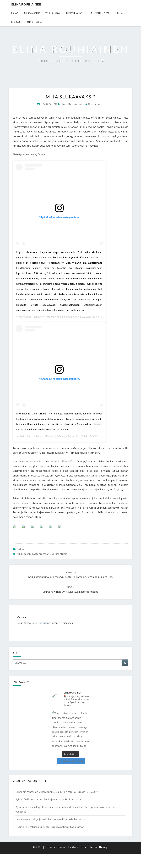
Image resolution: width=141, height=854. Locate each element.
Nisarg (103, 847)
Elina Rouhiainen (26, 4)
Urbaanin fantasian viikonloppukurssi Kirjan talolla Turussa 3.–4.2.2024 (56, 792)
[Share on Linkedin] (53, 529)
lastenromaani (41, 554)
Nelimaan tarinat (74, 12)
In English (16, 21)
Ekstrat (119, 12)
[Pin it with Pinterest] (44, 529)
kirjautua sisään (41, 623)
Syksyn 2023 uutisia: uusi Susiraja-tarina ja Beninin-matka (48, 799)
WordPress (79, 847)
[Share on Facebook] (17, 529)
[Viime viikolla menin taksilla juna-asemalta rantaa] (70, 729)
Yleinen (21, 549)
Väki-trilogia (52, 12)
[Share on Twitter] (26, 529)
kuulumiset (23, 554)
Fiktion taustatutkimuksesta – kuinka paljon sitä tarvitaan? (50, 827)
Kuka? (14, 12)
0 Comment (96, 103)
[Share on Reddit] (35, 529)
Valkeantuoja (59, 554)
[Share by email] (62, 529)
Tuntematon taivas (99, 12)
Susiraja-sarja (31, 12)
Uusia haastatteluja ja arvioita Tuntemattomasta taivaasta (50, 819)
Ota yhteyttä (34, 21)
